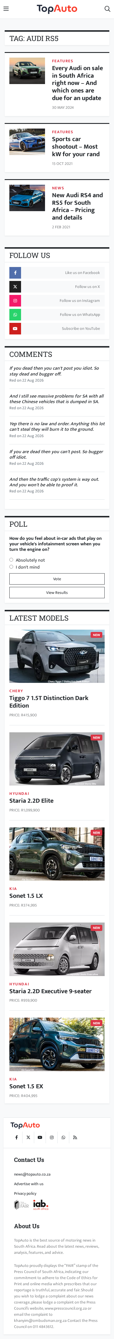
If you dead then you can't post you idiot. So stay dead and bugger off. (54, 371)
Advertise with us (29, 1183)
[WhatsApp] (63, 1137)
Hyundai (19, 793)
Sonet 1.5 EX (26, 1086)
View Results (57, 592)
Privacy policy (25, 1193)
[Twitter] (28, 1137)
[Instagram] (51, 1137)
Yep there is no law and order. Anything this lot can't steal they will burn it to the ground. (57, 426)
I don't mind (28, 567)
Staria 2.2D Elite (31, 801)
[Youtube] (40, 1137)
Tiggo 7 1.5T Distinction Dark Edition (49, 702)
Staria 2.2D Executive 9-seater (50, 991)
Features (63, 61)
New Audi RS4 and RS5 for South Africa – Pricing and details (77, 206)
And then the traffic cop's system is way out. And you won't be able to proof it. (54, 482)
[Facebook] (16, 1137)
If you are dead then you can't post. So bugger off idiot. (56, 454)
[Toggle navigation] (6, 9)
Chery (16, 691)
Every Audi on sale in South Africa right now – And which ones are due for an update (77, 83)
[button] (107, 9)
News (58, 188)
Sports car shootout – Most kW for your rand (76, 146)
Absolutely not (30, 560)
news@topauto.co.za (32, 1174)
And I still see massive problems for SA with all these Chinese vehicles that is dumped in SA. (56, 399)
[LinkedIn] (75, 1137)
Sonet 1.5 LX (26, 896)
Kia (13, 888)
